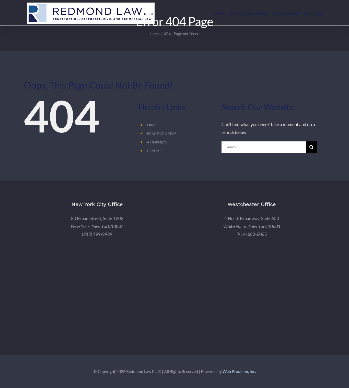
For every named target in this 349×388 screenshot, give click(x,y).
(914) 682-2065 (252, 234)
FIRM (151, 125)
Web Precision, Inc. (239, 371)
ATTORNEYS (157, 142)
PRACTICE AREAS (161, 133)
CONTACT (155, 151)
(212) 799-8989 (97, 234)
